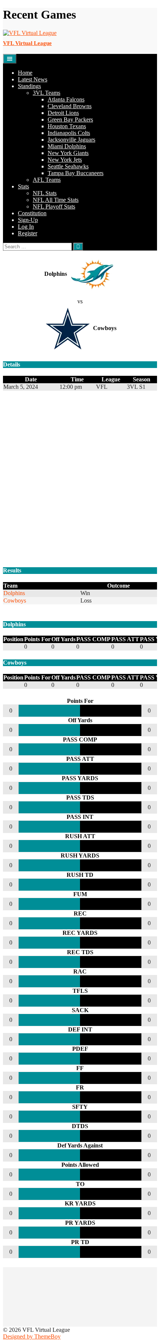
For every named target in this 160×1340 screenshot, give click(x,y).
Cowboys (14, 600)
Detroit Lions (63, 113)
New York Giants (68, 153)
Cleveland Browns (70, 106)
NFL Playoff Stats (54, 206)
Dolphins (14, 593)
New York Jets (65, 159)
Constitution (32, 213)
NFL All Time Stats (56, 200)
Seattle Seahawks (68, 166)
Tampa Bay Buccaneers (75, 173)
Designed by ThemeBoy (32, 1336)
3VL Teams (46, 93)
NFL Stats (45, 193)
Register (27, 233)
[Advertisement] (80, 479)
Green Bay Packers (70, 119)
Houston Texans (67, 126)
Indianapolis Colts (69, 133)
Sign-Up (28, 220)
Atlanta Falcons (66, 99)
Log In (26, 226)
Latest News (32, 79)
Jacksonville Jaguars (71, 139)
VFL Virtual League (27, 43)
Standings (29, 86)
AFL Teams (47, 180)
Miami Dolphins (67, 146)
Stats (23, 186)
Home (25, 73)
